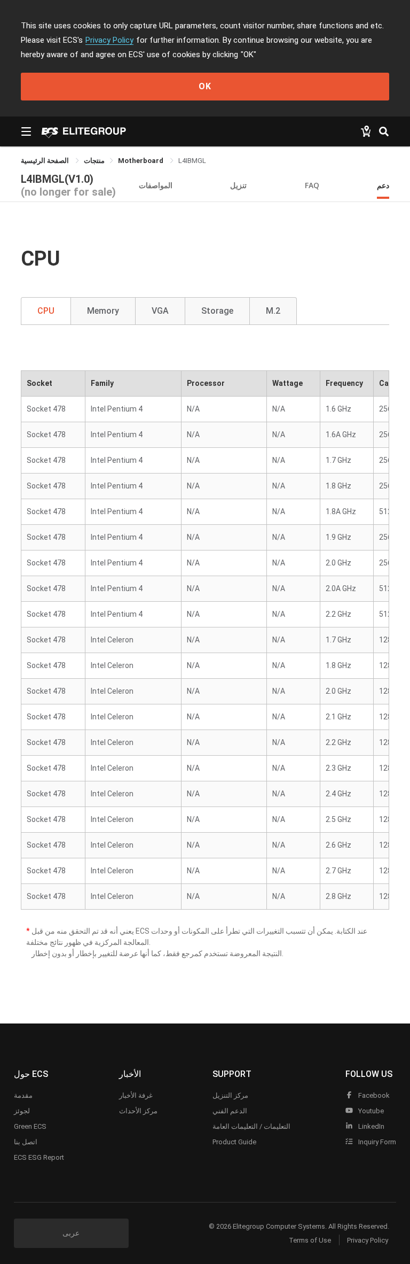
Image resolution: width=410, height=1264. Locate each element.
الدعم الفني (229, 1111)
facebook (373, 1095)
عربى (71, 1233)
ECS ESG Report (39, 1157)
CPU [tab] (45, 311)
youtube (370, 1111)
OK (205, 86)
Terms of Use (310, 1240)
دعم (383, 185)
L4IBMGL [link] (192, 161)
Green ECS (30, 1126)
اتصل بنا (25, 1142)
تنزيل (238, 185)
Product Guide (234, 1142)
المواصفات (155, 185)
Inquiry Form (376, 1142)
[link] (94, 161)
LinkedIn (370, 1126)
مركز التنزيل (230, 1095)
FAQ (312, 185)
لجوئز (22, 1111)
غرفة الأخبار (136, 1095)
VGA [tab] (160, 311)
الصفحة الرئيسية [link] (45, 161)
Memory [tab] (103, 311)
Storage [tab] (217, 311)
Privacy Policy (109, 40)
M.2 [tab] (273, 311)
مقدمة (23, 1095)
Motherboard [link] (141, 161)
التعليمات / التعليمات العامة (251, 1126)
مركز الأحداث (138, 1111)
